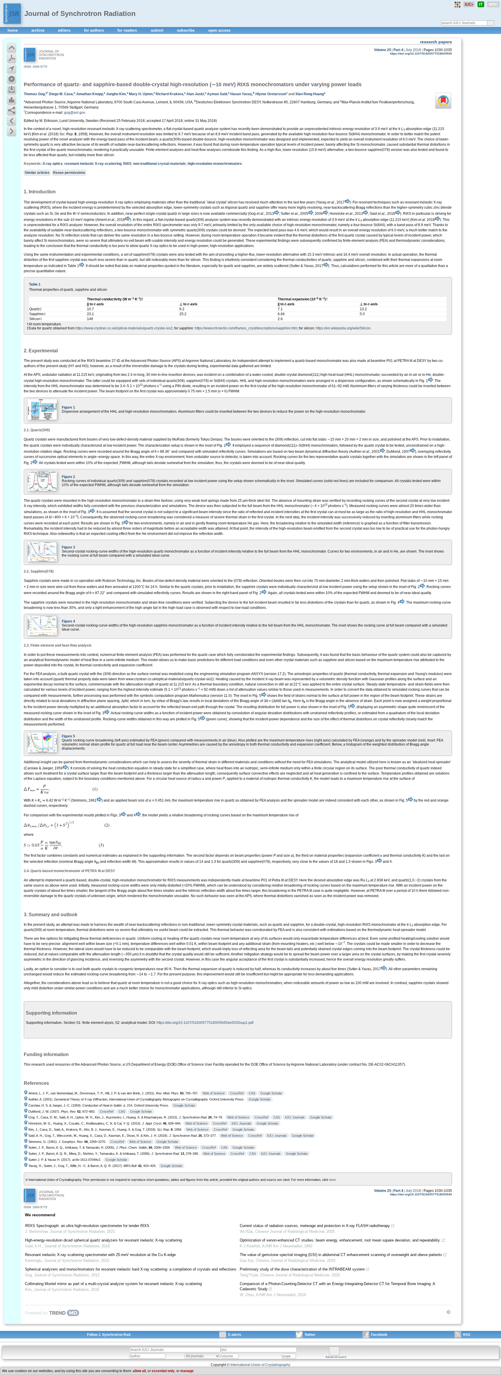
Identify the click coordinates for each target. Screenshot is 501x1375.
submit (157, 30)
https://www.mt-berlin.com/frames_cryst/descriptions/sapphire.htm (246, 328)
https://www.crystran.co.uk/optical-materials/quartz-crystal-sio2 (124, 328)
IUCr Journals (295, 1117)
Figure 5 (68, 736)
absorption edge (418, 129)
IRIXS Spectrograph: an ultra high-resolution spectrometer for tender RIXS (87, 1226)
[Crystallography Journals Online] (457, 4)
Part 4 (398, 50)
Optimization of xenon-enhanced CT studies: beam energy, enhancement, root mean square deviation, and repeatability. (340, 1240)
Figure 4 (68, 621)
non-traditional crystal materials (159, 164)
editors (65, 30)
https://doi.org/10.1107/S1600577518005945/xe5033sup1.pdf (205, 1023)
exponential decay (38, 684)
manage (187, 1371)
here (332, 1179)
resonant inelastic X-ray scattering (92, 164)
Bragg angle (325, 701)
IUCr (469, 4)
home (13, 30)
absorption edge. (427, 925)
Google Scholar (271, 1093)
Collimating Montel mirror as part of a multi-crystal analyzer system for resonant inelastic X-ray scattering (113, 1284)
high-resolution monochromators (215, 164)
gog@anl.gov (74, 113)
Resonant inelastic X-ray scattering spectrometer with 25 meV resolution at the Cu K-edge (100, 1255)
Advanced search (336, 1357)
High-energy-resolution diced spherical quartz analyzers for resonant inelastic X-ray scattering (103, 1240)
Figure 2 (68, 477)
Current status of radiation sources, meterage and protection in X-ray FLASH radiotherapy (315, 1226)
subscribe (186, 30)
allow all (139, 1371)
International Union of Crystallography (260, 1365)
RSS (466, 1335)
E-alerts (234, 1335)
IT (481, 4)
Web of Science (214, 1093)
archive (38, 30)
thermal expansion (392, 674)
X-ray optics (53, 164)
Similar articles (37, 173)
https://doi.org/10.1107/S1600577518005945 (421, 53)
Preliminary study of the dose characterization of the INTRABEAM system (302, 1269)
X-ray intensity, (35, 506)
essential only (163, 1371)
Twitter (309, 1335)
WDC (493, 4)
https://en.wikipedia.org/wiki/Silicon (343, 328)
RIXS (127, 164)
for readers (127, 30)
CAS (252, 1093)
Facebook (379, 1335)
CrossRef (237, 1093)
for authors (94, 30)
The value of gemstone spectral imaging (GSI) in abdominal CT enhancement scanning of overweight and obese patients (341, 1255)
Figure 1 (68, 407)
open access (219, 30)
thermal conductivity (95, 665)
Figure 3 (68, 547)
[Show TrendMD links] (448, 1312)
